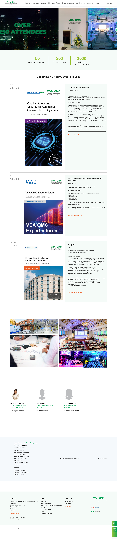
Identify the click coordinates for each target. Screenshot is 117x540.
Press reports (69, 501)
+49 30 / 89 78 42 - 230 (18, 517)
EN (111, 3)
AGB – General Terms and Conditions (81, 528)
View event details (73, 135)
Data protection (103, 528)
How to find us (15, 513)
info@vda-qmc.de (17, 519)
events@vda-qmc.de (44, 410)
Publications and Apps (39, 3)
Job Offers (68, 503)
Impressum (94, 528)
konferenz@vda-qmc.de (72, 410)
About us (27, 3)
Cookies (67, 528)
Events (72, 3)
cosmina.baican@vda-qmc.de (18, 411)
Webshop (68, 506)
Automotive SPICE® (93, 3)
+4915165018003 (102, 458)
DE (108, 3)
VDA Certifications (79, 3)
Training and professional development (58, 3)
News (31, 3)
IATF (86, 3)
